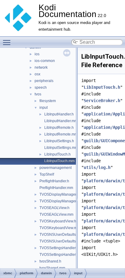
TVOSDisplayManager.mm (61, 201)
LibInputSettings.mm (61, 148)
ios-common (45, 61)
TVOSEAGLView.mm (56, 214)
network (41, 67)
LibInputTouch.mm (59, 161)
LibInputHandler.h (59, 114)
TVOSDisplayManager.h (59, 194)
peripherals (44, 81)
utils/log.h (97, 167)
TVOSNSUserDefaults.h (59, 234)
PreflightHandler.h (54, 181)
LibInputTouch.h (57, 154)
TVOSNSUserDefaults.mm (61, 241)
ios (37, 54)
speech (41, 87)
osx (37, 74)
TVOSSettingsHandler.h (59, 248)
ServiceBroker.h (102, 100)
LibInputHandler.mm (61, 121)
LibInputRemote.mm (61, 134)
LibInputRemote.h (59, 127)
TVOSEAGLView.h (54, 208)
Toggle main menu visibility (7, 42)
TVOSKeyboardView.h (57, 221)
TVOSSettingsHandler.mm (61, 254)
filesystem (47, 101)
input (43, 107)
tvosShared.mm (52, 268)
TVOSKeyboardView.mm (59, 228)
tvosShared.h (50, 261)
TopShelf (46, 174)
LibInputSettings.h (59, 141)
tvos (38, 94)
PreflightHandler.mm (56, 188)
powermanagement (55, 168)
